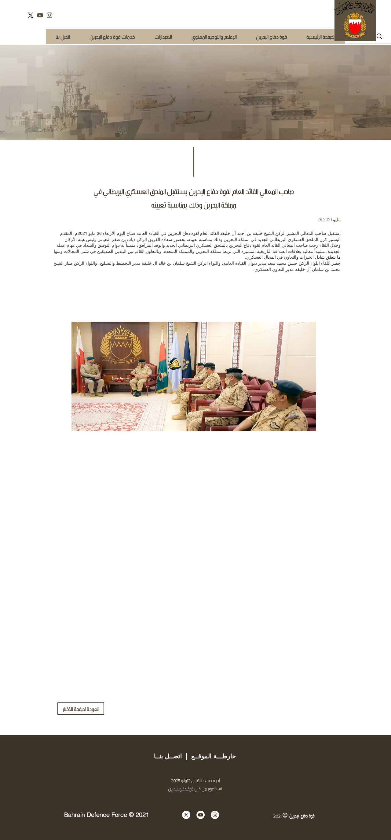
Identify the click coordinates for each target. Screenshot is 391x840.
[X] (30, 15)
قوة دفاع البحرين (180, 788)
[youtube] (40, 15)
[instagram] (49, 15)
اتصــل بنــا (168, 756)
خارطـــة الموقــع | (209, 756)
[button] (111, 36)
